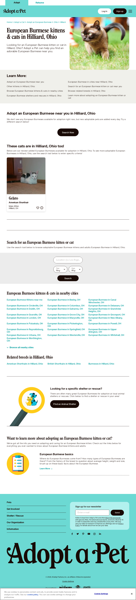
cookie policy (32, 595)
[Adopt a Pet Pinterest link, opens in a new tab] (84, 534)
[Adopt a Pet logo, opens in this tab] (68, 558)
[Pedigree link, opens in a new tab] (77, 587)
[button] (37, 207)
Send (117, 512)
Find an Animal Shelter (64, 404)
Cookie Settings (68, 581)
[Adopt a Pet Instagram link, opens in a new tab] (95, 534)
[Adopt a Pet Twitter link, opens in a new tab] (78, 534)
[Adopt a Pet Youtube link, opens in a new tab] (89, 534)
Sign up (119, 11)
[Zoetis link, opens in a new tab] (86, 587)
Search (67, 278)
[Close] (132, 594)
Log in (104, 11)
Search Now (68, 132)
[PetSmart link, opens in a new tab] (65, 587)
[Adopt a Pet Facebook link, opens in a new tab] (73, 534)
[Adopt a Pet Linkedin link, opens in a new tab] (100, 534)
